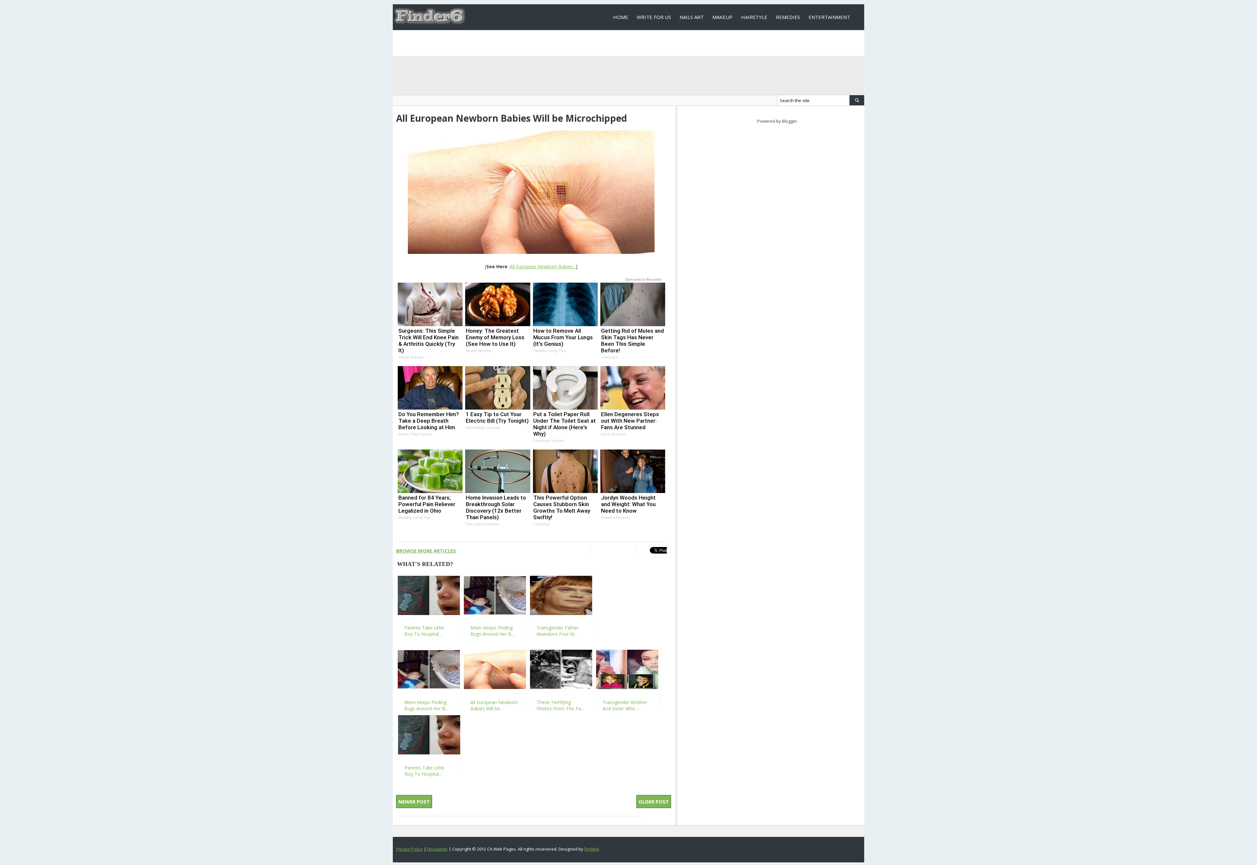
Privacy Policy (409, 849)
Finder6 (591, 849)
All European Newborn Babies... (543, 266)
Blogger (789, 121)
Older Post (654, 801)
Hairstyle (754, 17)
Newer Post (414, 801)
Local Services (632, 43)
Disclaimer (437, 849)
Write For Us (654, 17)
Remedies (788, 17)
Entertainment (829, 17)
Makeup (722, 17)
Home (620, 17)
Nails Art (692, 17)
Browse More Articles (426, 550)
